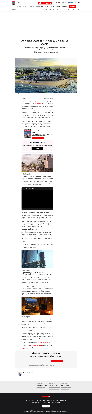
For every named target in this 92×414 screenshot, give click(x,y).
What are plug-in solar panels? (73, 9)
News (20, 6)
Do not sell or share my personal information (50, 403)
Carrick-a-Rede (25, 179)
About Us (28, 401)
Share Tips (25, 6)
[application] (37, 199)
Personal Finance (39, 6)
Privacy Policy (56, 401)
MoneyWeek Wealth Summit (54, 388)
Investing (32, 6)
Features (56, 52)
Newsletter (51, 98)
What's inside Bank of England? (48, 9)
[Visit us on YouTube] (73, 2)
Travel (52, 6)
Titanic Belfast (42, 286)
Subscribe (72, 6)
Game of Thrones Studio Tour (29, 276)
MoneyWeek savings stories (66, 388)
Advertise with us (35, 403)
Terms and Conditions (47, 401)
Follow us (45, 98)
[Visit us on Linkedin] (72, 2)
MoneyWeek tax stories (65, 390)
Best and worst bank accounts (34, 9)
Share (24, 98)
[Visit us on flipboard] (76, 2)
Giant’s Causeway (38, 103)
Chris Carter (40, 52)
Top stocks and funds (61, 9)
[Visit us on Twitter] (70, 2)
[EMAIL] (24, 374)
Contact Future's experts (36, 401)
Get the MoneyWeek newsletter (41, 389)
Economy (47, 6)
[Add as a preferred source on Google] (46, 407)
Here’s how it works (59, 54)
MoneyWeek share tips (65, 386)
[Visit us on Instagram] (75, 2)
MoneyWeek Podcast (53, 386)
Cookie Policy (63, 401)
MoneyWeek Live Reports (54, 390)
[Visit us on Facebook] (69, 2)
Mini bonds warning (22, 9)
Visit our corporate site (59, 411)
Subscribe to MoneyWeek (42, 386)
